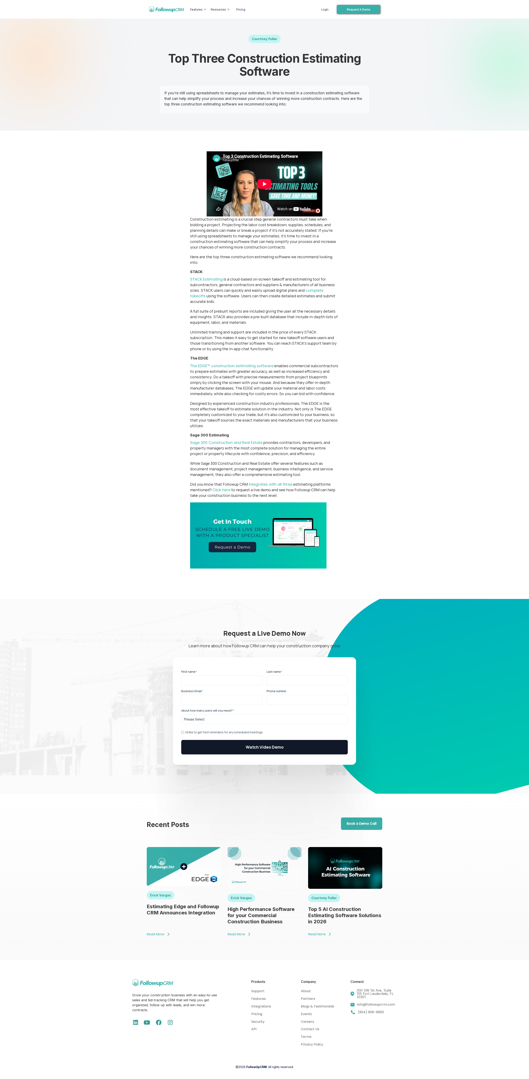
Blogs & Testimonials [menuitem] (317, 1006)
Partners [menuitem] (308, 998)
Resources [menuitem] (218, 9)
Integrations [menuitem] (261, 1006)
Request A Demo (358, 9)
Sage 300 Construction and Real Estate (226, 442)
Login (325, 9)
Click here (221, 489)
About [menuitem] (306, 991)
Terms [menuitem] (306, 1036)
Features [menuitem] (196, 9)
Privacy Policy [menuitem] (312, 1044)
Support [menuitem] (257, 991)
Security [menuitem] (257, 1021)
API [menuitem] (253, 1029)
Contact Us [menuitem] (310, 1029)
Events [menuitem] (306, 1014)
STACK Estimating (206, 279)
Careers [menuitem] (307, 1021)
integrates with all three (270, 484)
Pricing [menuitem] (240, 9)
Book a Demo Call (361, 823)
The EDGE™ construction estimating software (231, 365)
